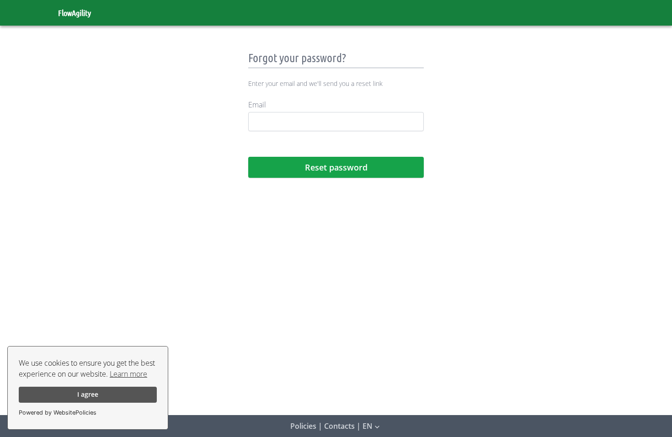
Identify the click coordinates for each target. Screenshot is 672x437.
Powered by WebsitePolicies (57, 412)
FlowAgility (74, 13)
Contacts (339, 426)
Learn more (128, 374)
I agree (87, 394)
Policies (303, 426)
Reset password (336, 167)
